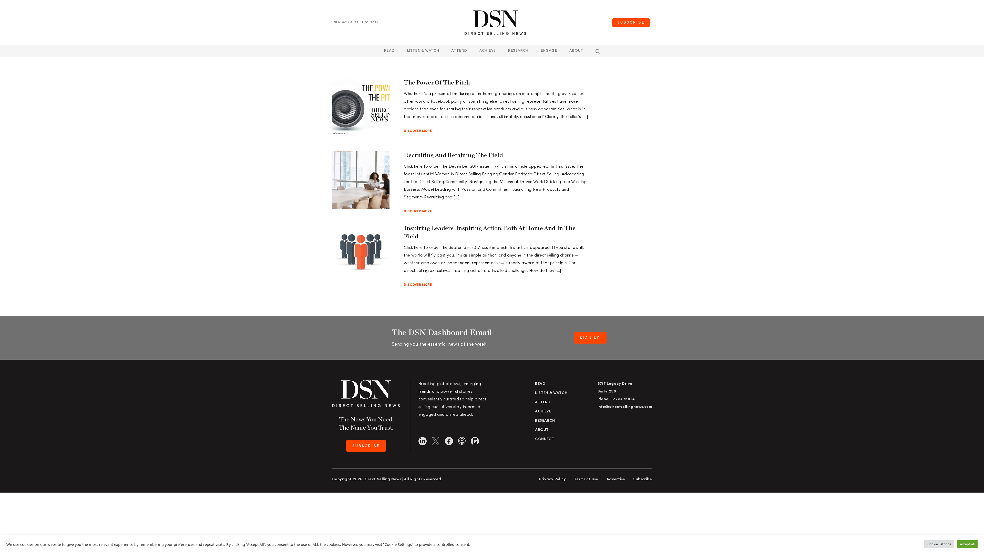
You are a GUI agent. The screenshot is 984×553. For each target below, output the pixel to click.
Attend (542, 402)
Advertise (616, 479)
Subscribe (631, 23)
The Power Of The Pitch (437, 82)
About (576, 51)
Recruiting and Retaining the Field (453, 155)
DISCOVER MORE (418, 131)
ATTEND (459, 51)
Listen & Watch (423, 51)
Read (389, 51)
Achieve (487, 51)
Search (598, 51)
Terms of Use (586, 479)
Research (518, 51)
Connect (544, 439)
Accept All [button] (967, 544)
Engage (549, 51)
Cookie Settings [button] (939, 544)
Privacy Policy (552, 479)
